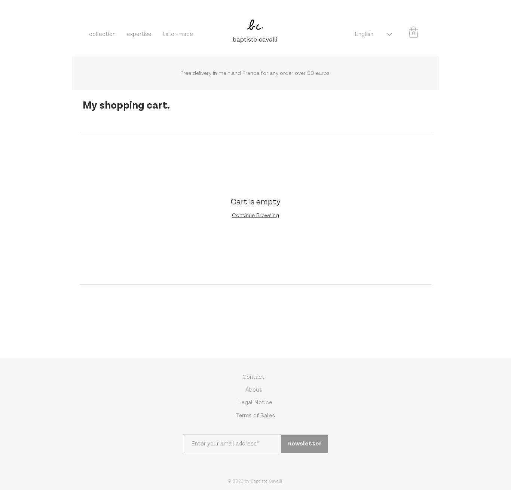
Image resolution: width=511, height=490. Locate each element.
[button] (413, 32)
